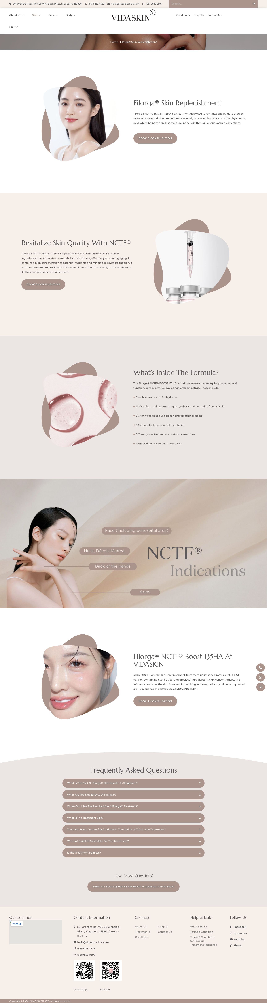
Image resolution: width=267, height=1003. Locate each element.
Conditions (183, 15)
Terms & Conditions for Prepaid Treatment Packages (203, 941)
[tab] (133, 783)
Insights (199, 15)
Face (52, 15)
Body (69, 15)
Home (114, 42)
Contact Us (214, 15)
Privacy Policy (199, 926)
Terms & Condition (201, 931)
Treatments (142, 931)
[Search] (254, 4)
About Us (15, 15)
